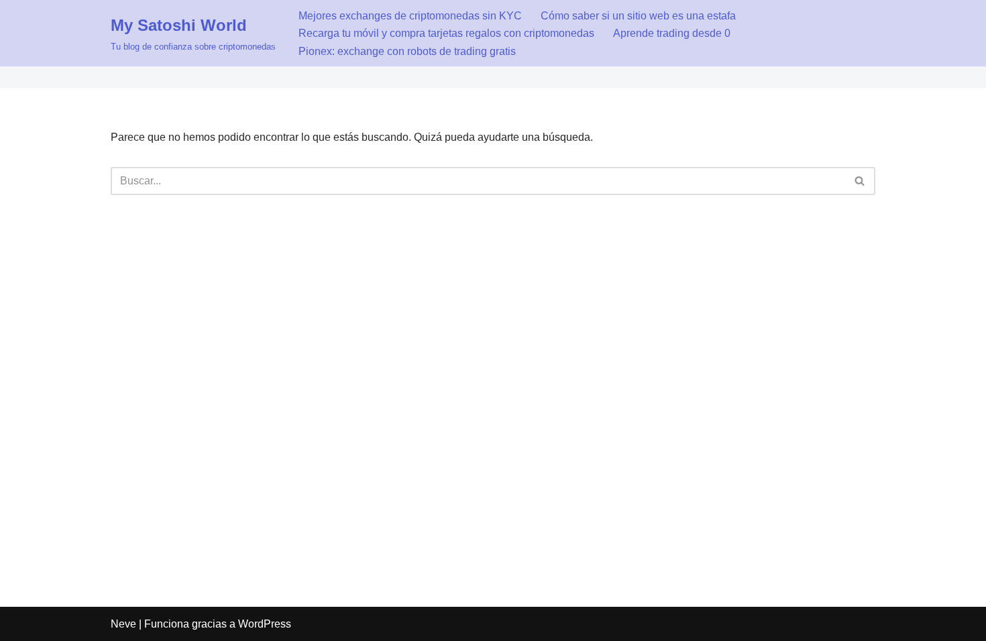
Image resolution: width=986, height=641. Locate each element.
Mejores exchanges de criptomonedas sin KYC (410, 15)
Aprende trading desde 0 (671, 33)
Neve (123, 624)
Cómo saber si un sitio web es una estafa (638, 15)
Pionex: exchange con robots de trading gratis (407, 51)
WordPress (264, 624)
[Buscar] (860, 181)
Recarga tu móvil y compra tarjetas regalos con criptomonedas (446, 33)
